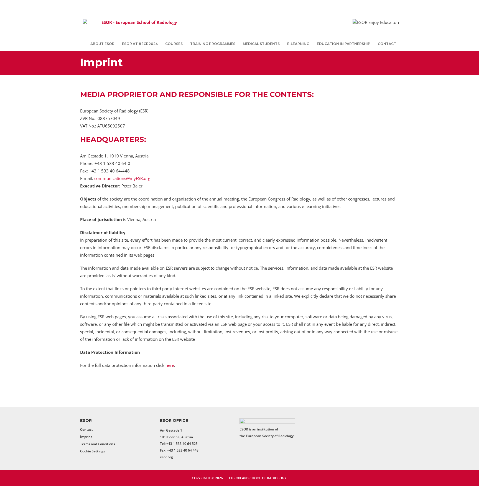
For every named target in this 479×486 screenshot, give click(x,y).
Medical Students (261, 44)
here (169, 365)
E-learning (298, 44)
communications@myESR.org (122, 178)
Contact (387, 44)
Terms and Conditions (97, 444)
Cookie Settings (92, 451)
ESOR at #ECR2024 (140, 44)
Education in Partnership (343, 44)
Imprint (86, 436)
